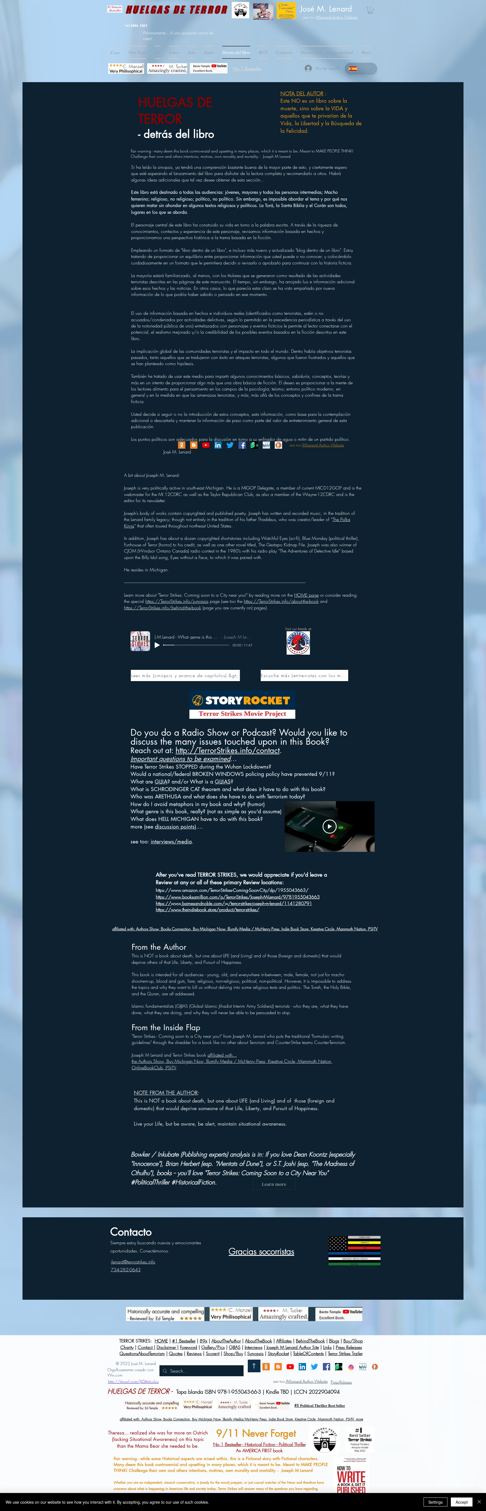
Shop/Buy (233, 1353)
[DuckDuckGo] (278, 445)
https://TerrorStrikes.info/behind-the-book (162, 608)
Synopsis (255, 1353)
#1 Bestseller (183, 1341)
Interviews (253, 1347)
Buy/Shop (353, 1341)
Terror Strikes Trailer (345, 1353)
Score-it (212, 1353)
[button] (263, 52)
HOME (161, 1341)
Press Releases (349, 1347)
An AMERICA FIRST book (259, 1447)
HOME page (306, 595)
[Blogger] (193, 445)
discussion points (175, 826)
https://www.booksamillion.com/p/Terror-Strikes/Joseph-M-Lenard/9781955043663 (238, 897)
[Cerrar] (479, 1501)
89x (203, 1341)
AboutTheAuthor (226, 1341)
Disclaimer (167, 1347)
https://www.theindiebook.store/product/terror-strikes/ (207, 909)
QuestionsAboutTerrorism (142, 1353)
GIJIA (161, 781)
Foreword (188, 1347)
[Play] (157, 645)
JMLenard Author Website (336, 17)
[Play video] (330, 827)
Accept (462, 1502)
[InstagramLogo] (350, 1366)
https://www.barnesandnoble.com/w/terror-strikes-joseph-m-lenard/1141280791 (234, 903)
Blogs (334, 1341)
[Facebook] (242, 445)
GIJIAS (223, 781)
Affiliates (284, 1341)
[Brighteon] (206, 445)
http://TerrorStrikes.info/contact (228, 750)
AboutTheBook (258, 1341)
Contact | (146, 1347)
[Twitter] (230, 445)
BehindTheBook (310, 1341)
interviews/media (171, 841)
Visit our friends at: (298, 629)
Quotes (176, 1353)
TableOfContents (308, 1353)
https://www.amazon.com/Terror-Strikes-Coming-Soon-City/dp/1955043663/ (232, 890)
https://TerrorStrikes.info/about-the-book (281, 601)
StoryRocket (278, 1353)
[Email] (181, 445)
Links (327, 1347)
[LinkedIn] (218, 445)
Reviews (194, 1353)
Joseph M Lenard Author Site (293, 1347)
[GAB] (254, 445)
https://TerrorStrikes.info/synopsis (176, 601)
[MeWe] (266, 445)
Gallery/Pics (213, 1347)
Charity (127, 1347)
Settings (435, 1502)
